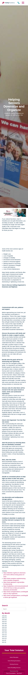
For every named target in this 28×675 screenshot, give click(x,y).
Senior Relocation (14, 657)
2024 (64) (4, 619)
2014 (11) (4, 638)
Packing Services (14, 664)
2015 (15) (4, 636)
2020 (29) (4, 627)
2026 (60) (4, 616)
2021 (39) (4, 625)
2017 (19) (4, 632)
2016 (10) (4, 634)
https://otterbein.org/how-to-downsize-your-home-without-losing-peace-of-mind (14, 574)
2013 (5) (4, 640)
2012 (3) (4, 642)
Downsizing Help (14, 671)
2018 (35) (4, 631)
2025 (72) (4, 617)
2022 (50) (4, 623)
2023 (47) (4, 621)
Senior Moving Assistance (14, 660)
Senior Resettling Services (14, 667)
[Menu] (22, 3)
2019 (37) (4, 629)
